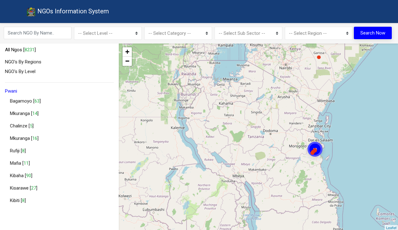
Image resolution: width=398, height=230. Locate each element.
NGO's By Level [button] (20, 71)
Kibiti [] (18, 200)
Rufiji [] (18, 151)
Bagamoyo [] (25, 101)
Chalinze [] (22, 126)
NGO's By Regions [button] (23, 62)
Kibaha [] (21, 175)
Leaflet (391, 227)
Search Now (372, 33)
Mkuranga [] (24, 113)
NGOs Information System (72, 11)
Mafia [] (20, 163)
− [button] (127, 61)
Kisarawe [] (23, 188)
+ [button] (127, 52)
